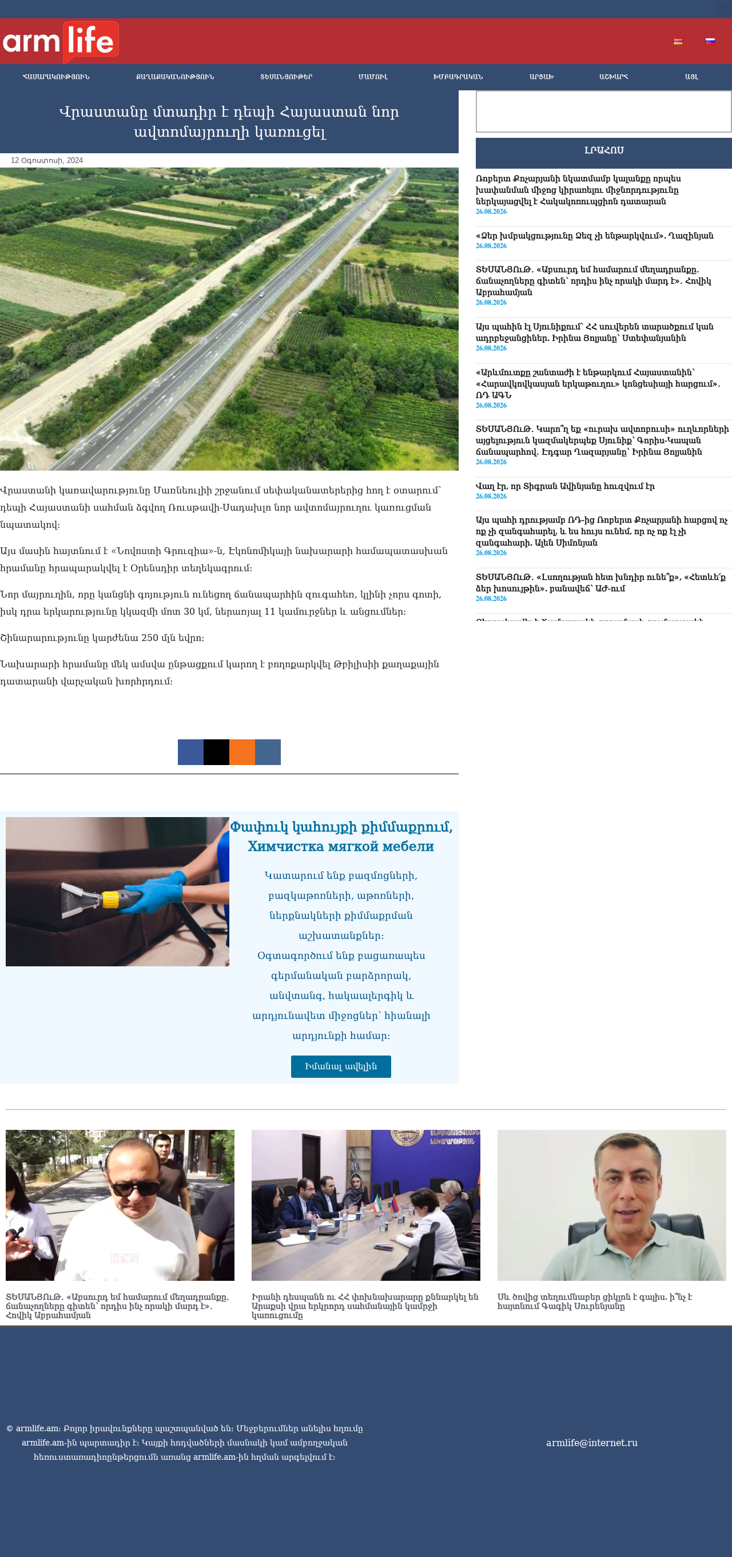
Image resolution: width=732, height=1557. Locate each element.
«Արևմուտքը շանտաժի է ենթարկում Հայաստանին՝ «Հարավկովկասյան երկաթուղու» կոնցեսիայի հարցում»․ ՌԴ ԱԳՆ (598, 383)
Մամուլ (373, 77)
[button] (724, 9)
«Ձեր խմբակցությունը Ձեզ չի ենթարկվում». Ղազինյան (595, 235)
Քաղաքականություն (175, 77)
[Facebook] (613, 9)
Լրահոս (604, 150)
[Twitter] (631, 9)
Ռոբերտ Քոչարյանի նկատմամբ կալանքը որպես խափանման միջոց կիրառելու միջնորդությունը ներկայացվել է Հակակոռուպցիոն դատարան (578, 190)
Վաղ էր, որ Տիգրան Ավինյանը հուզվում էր (565, 486)
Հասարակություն (56, 77)
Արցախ (542, 77)
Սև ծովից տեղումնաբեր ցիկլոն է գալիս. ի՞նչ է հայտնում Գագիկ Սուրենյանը (595, 1301)
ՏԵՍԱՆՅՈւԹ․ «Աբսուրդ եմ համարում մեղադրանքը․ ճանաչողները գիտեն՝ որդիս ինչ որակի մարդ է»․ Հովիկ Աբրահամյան (593, 281)
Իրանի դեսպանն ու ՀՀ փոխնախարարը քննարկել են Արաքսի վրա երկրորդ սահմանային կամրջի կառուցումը (365, 1306)
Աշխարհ (613, 77)
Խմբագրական (458, 77)
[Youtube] (649, 9)
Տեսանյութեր (286, 77)
